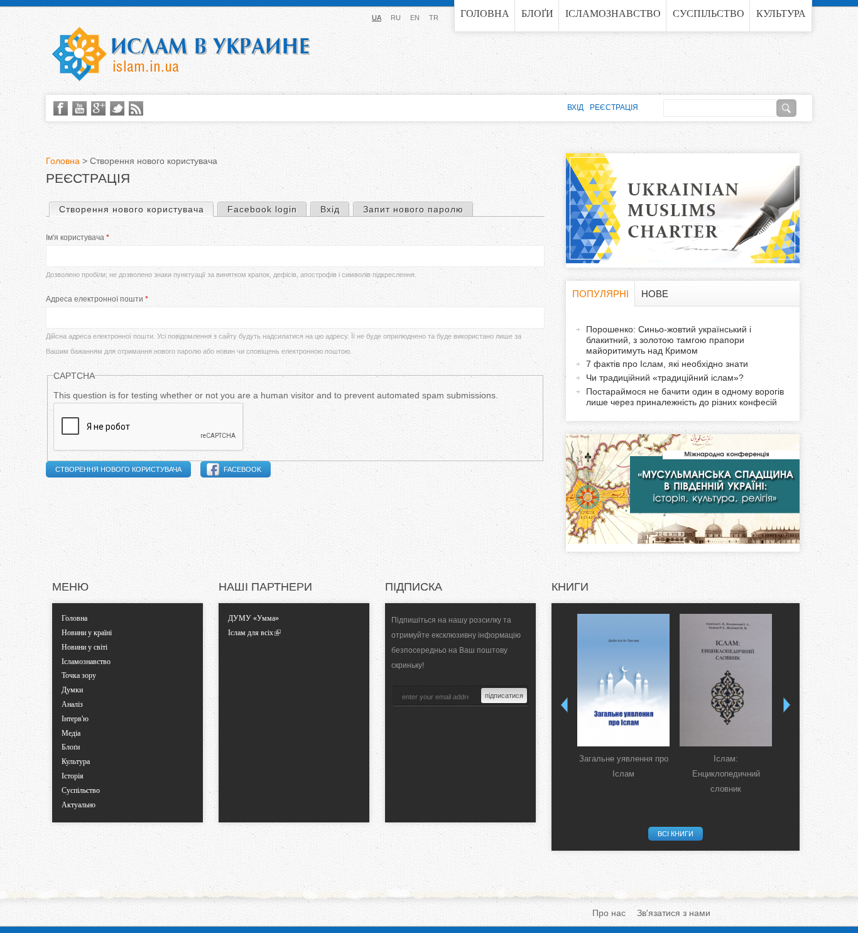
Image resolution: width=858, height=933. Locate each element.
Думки (72, 689)
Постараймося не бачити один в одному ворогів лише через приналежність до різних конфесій (685, 396)
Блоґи (537, 13)
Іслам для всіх (250, 632)
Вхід (330, 209)
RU (396, 17)
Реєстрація (614, 107)
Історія (73, 776)
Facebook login (262, 209)
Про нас (609, 913)
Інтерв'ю (75, 718)
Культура (781, 13)
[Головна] (181, 54)
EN (415, 17)
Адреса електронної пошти (97, 299)
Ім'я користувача (77, 237)
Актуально (78, 804)
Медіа (71, 733)
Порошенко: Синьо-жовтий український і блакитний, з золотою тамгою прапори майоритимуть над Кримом (668, 340)
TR (433, 17)
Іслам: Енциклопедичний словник (726, 774)
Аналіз (72, 704)
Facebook (242, 469)
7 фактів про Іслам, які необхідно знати (667, 364)
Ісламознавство (613, 13)
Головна (484, 13)
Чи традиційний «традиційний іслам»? (665, 378)
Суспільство (708, 13)
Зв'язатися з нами (673, 913)
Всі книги (675, 834)
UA (376, 17)
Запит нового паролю (413, 209)
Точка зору (79, 675)
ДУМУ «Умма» (253, 618)
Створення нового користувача (136, 209)
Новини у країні (87, 632)
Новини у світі (84, 647)
